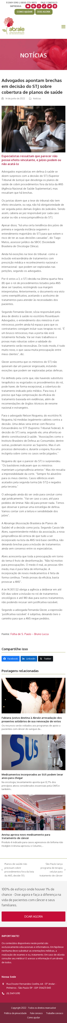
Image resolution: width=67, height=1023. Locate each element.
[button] (63, 26)
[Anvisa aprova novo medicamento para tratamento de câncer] (33, 812)
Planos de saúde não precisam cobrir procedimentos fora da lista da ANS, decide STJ (18, 869)
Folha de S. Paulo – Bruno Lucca (30, 634)
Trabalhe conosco (54, 1013)
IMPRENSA (15, 6)
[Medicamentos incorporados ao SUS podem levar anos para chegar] (33, 752)
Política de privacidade (15, 1013)
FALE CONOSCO (49, 2)
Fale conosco (36, 1013)
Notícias (37, 98)
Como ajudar (33, 1017)
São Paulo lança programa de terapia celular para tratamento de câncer (50, 869)
